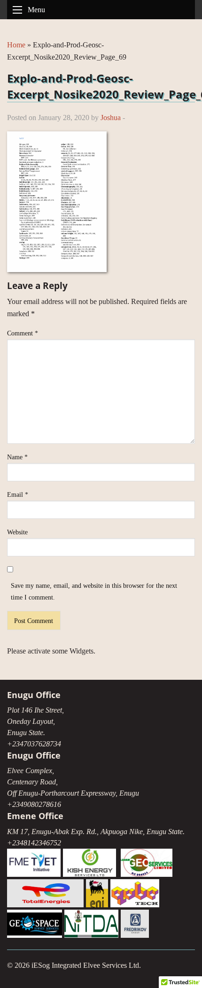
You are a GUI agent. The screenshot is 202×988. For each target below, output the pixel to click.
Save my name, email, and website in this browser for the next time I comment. (94, 591)
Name (17, 457)
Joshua (111, 118)
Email (17, 494)
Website (17, 532)
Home (16, 45)
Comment (22, 333)
